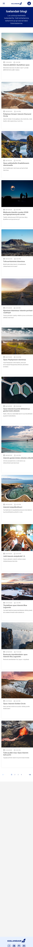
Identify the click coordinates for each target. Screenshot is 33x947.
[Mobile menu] (4, 3)
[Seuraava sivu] (29, 774)
